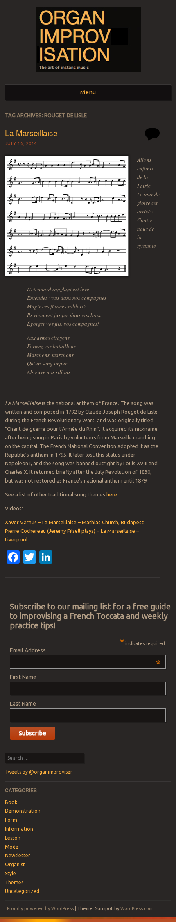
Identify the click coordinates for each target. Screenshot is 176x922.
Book (11, 802)
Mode (11, 847)
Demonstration (23, 810)
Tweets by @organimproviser (38, 772)
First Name (23, 677)
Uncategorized (22, 891)
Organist (15, 864)
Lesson (12, 837)
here (111, 494)
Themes (14, 882)
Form (11, 819)
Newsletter (17, 855)
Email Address (85, 650)
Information (19, 828)
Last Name (23, 703)
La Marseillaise (31, 132)
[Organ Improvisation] (88, 74)
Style (10, 873)
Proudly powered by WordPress (40, 908)
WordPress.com (136, 908)
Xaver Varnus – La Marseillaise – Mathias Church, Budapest (74, 522)
